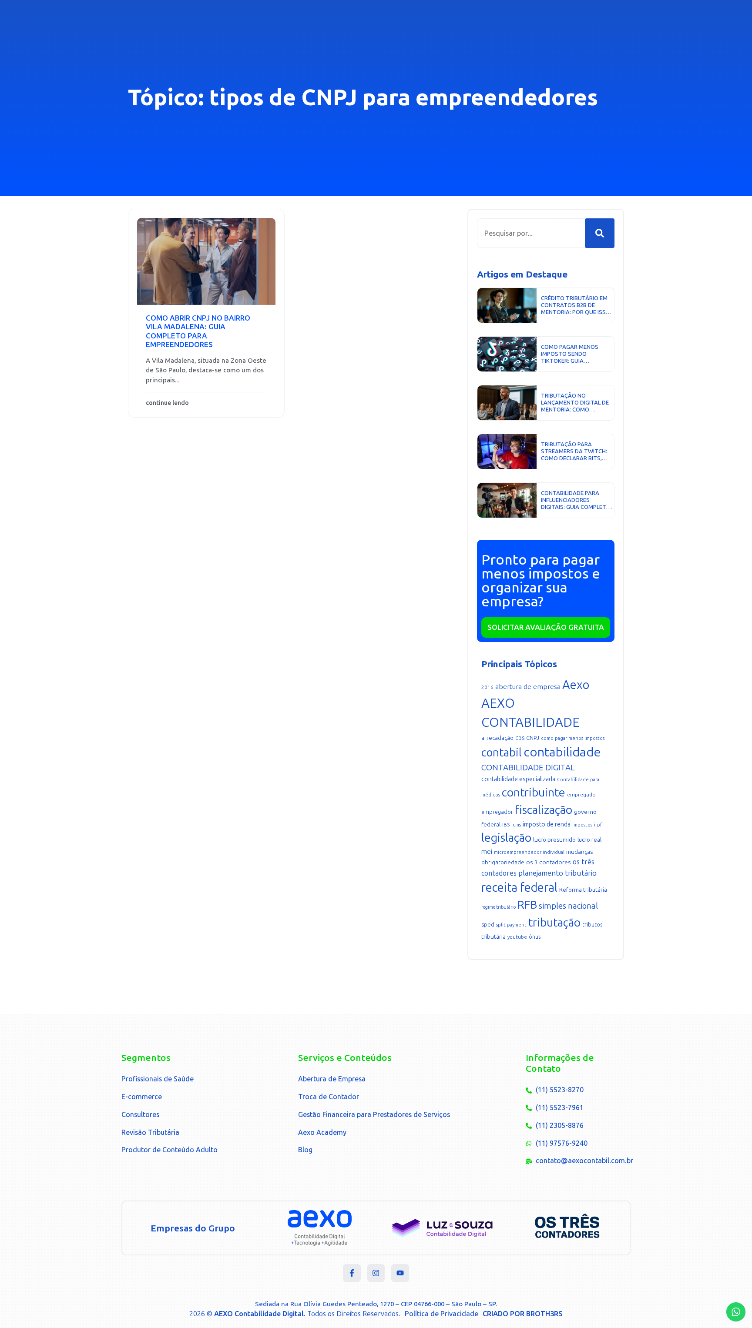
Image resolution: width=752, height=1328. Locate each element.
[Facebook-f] (352, 1273)
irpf (598, 825)
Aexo (575, 685)
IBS (506, 825)
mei (486, 852)
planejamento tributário (557, 873)
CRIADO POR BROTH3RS (523, 1314)
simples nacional (568, 906)
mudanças (579, 852)
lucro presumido (554, 839)
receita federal (519, 887)
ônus (534, 936)
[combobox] (531, 233)
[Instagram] (376, 1273)
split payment (511, 925)
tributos (592, 924)
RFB (527, 905)
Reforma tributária (583, 889)
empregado (581, 795)
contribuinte (533, 792)
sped (487, 924)
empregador (497, 812)
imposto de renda (547, 824)
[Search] (599, 233)
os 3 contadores (548, 862)
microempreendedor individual (529, 852)
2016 (487, 687)
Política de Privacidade (441, 1314)
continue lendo (167, 403)
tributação (554, 923)
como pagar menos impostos (572, 738)
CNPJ (532, 738)
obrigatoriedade (502, 862)
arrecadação (497, 738)
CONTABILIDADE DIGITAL (528, 768)
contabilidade (562, 752)
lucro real (589, 839)
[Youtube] (400, 1273)
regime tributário (498, 907)
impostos (582, 825)
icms (516, 825)
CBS (519, 738)
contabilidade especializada (518, 779)
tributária (493, 936)
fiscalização (543, 810)
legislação (506, 838)
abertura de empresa (528, 686)
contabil (501, 752)
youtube (517, 937)
